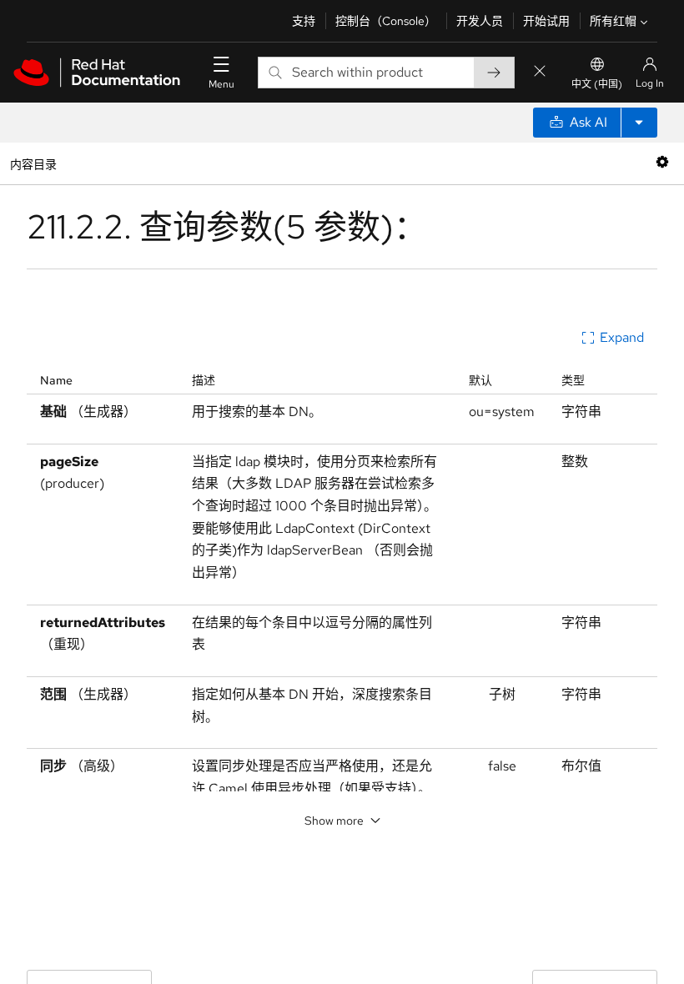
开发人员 (479, 20)
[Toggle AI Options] (639, 123)
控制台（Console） (385, 20)
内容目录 (33, 163)
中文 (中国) (596, 84)
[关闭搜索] (539, 72)
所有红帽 (613, 20)
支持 (303, 20)
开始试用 (546, 20)
